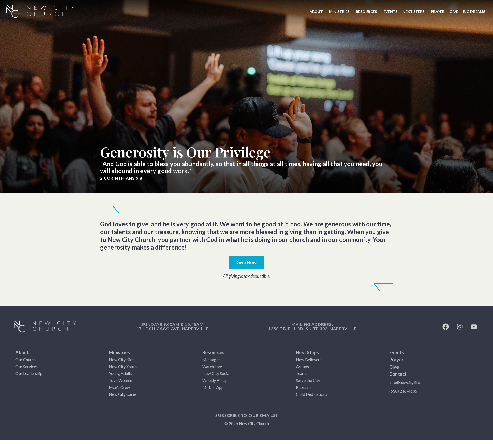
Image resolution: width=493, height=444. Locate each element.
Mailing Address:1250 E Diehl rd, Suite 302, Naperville (312, 326)
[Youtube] (473, 326)
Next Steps (307, 352)
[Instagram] (459, 326)
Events (396, 352)
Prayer (396, 359)
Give (394, 367)
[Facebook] (445, 326)
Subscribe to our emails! (246, 415)
